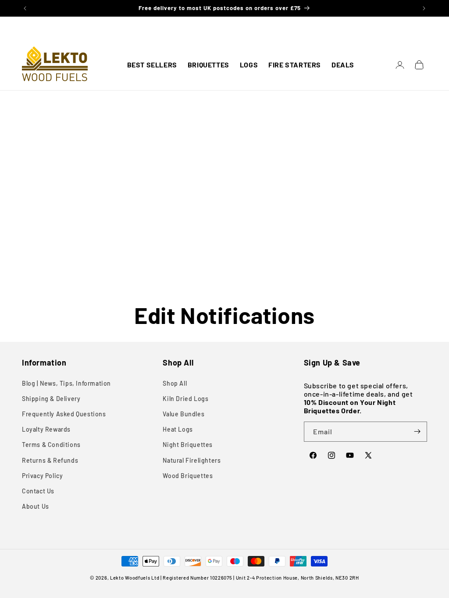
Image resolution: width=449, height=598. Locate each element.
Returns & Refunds (50, 460)
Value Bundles (183, 414)
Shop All (175, 383)
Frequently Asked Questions (64, 414)
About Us (35, 506)
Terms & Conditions (51, 444)
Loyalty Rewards (46, 429)
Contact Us (38, 491)
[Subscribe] (417, 432)
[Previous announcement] (25, 8)
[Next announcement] (424, 8)
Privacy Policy (42, 475)
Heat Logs (177, 429)
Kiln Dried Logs (185, 398)
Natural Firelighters (192, 460)
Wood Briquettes (188, 475)
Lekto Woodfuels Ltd (134, 577)
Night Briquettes (188, 444)
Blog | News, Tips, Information (66, 383)
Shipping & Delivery (51, 398)
